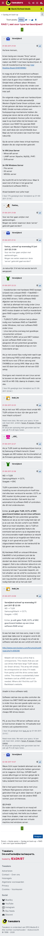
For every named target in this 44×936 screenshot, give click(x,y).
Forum (3, 841)
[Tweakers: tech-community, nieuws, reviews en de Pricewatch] (14, 3)
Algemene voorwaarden (13, 882)
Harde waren (13, 841)
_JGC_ (14, 436)
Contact (5, 874)
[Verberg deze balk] (41, 9)
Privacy (5, 885)
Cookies (6, 889)
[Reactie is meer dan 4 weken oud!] (9, 46)
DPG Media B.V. (32, 927)
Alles (21, 19)
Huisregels (7, 878)
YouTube (9, 903)
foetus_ (15, 205)
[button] (3, 3)
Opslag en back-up (10, 15)
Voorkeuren (17, 889)
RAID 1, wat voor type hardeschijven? (21, 842)
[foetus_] (8, 206)
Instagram (10, 907)
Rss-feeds (10, 911)
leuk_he (15, 398)
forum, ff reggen (27, 423)
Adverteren (7, 871)
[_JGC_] (8, 437)
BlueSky (9, 900)
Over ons (15, 874)
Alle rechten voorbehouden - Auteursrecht (20, 930)
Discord (9, 914)
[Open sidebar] (42, 14)
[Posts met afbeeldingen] (26, 20)
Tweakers (6, 927)
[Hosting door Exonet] (13, 859)
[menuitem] (29, 3)
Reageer (38, 836)
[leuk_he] (8, 398)
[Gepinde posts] (36, 20)
